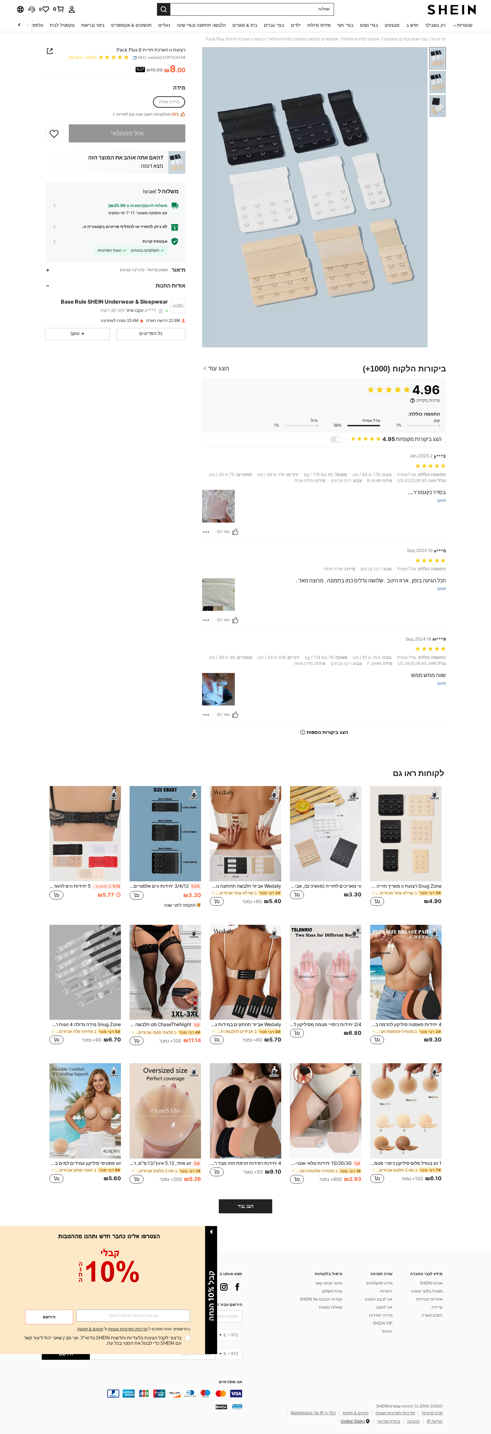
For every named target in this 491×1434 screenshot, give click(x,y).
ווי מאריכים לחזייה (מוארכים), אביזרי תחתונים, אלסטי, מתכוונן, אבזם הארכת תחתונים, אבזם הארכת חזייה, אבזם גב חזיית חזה (325, 886)
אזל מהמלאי (127, 133)
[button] (32, 9)
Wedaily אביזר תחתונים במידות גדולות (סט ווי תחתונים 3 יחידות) (245, 1024)
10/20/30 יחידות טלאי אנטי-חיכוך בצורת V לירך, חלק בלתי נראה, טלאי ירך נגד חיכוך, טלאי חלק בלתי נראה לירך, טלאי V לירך (325, 1163)
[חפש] (163, 9)
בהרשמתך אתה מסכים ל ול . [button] (133, 1329)
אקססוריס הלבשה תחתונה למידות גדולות (303, 39)
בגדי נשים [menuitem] (369, 25)
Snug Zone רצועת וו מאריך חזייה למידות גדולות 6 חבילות (406, 886)
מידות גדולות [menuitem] (319, 25)
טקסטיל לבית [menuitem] (62, 25)
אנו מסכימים (230, 1382)
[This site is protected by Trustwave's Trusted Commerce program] (237, 1406)
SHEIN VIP (382, 1323)
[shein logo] (452, 9)
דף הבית (439, 39)
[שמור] (54, 133)
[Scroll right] (19, 25)
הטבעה (413, 1421)
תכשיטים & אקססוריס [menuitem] (131, 25)
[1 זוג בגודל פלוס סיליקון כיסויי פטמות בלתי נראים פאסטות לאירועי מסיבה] (406, 1111)
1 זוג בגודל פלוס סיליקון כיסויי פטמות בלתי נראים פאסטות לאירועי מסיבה (406, 1163)
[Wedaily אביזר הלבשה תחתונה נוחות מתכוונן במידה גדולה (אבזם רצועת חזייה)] (245, 833)
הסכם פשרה (432, 1315)
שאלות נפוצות (330, 1307)
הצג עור (246, 1206)
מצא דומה (152, 166)
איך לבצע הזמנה (378, 1299)
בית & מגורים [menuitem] (244, 25)
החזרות (386, 1291)
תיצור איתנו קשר (328, 1283)
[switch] (336, 439)
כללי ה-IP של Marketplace (313, 1413)
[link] (58, 9)
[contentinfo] (142, 1394)
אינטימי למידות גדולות (360, 39)
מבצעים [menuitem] (392, 25)
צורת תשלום (332, 1291)
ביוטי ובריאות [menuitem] (93, 25)
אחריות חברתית (429, 1299)
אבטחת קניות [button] (155, 241)
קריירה (437, 1307)
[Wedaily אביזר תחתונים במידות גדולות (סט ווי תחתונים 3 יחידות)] (245, 972)
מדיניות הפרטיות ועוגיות (395, 1413)
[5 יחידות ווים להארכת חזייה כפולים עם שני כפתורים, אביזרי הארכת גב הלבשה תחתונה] (85, 833)
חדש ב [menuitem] (412, 25)
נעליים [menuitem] (164, 25)
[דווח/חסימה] (206, 532)
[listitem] (405, 850)
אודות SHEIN (431, 1283)
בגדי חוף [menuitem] (345, 25)
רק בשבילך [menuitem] (435, 25)
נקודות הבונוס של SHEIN (321, 1299)
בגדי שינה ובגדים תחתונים (405, 39)
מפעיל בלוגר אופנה (427, 1291)
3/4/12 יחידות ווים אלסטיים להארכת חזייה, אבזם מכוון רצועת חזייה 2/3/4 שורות (165, 886)
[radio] (169, 102)
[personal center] (72, 9)
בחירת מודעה (388, 1421)
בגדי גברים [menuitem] (274, 25)
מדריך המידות (380, 1315)
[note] (181, 905)
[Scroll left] (27, 25)
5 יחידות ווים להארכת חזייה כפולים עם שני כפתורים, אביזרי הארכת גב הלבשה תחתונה (84, 886)
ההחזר (386, 1331)
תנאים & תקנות (355, 1413)
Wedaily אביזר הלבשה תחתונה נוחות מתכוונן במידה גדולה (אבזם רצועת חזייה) (245, 886)
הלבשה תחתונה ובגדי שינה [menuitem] (201, 25)
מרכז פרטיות (432, 1413)
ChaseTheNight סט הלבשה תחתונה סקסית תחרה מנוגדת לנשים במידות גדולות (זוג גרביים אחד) (165, 1024)
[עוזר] (235, 532)
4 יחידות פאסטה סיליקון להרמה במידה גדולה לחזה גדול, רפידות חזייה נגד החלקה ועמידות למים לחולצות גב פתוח (406, 1024)
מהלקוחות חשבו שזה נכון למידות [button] (147, 114)
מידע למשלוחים (379, 1283)
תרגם (441, 501)
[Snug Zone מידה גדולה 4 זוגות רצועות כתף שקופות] (85, 972)
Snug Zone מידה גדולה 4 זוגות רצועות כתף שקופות (85, 1024)
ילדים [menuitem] (296, 25)
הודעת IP (435, 1421)
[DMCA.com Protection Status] (221, 1406)
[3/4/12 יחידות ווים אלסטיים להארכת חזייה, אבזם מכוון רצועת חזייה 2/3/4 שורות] (165, 833)
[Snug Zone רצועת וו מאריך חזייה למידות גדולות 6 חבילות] (406, 833)
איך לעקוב (384, 1307)
